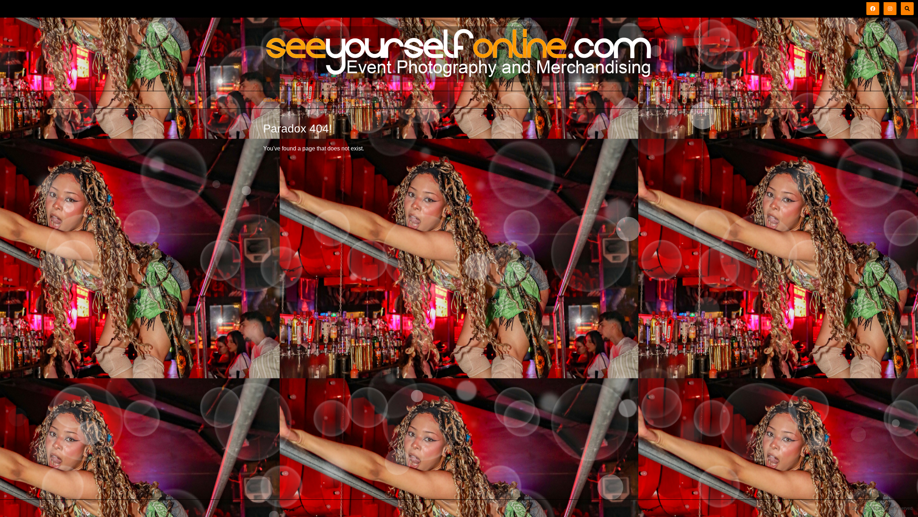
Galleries (273, 100)
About (300, 100)
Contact (325, 100)
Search (350, 100)
